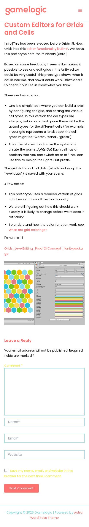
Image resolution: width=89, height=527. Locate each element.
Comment (13, 365)
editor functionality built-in (47, 49)
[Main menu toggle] (80, 10)
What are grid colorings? (28, 230)
